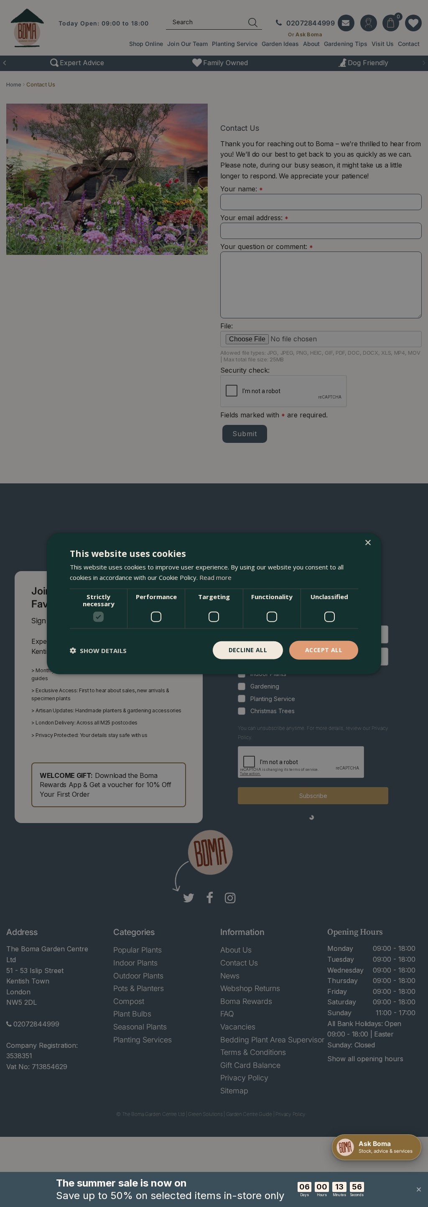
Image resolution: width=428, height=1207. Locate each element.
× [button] (367, 542)
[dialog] (214, 603)
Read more (215, 577)
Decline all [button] (248, 650)
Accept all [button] (323, 650)
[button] (98, 650)
